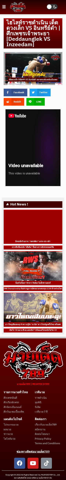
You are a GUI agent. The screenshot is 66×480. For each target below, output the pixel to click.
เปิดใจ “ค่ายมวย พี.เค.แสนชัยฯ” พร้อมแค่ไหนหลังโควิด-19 (33, 330)
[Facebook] (19, 463)
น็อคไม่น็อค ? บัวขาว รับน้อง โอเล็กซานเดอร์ (33, 282)
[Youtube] (32, 463)
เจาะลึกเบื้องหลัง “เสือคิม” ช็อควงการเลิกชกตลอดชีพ (33, 247)
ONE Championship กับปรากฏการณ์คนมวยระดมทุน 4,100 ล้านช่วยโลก (33, 288)
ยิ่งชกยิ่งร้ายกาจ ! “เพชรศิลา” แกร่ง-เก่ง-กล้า (33, 241)
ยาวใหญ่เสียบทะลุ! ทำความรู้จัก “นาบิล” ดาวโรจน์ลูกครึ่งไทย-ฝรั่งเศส (33, 324)
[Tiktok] (46, 463)
